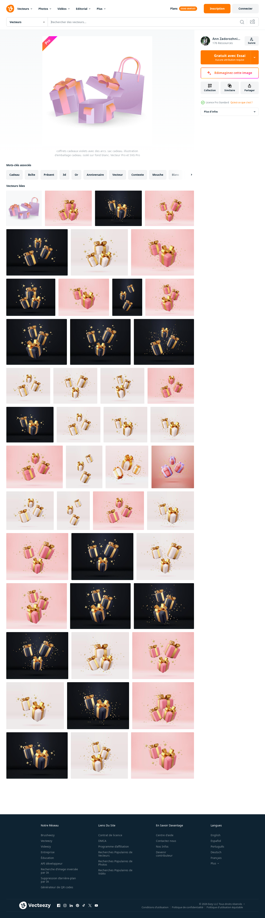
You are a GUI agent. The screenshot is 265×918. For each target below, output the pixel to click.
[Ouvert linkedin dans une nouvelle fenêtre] (71, 905)
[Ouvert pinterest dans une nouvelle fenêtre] (77, 905)
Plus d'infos (211, 111)
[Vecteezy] (10, 9)
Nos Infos (162, 846)
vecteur (117, 175)
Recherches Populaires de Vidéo (115, 871)
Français (216, 858)
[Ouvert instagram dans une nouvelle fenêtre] (64, 905)
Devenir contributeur (164, 853)
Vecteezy (46, 841)
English (215, 835)
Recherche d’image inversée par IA (59, 870)
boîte (31, 175)
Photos (43, 9)
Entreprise (48, 852)
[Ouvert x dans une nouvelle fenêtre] (90, 905)
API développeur (52, 863)
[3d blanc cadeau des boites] (30, 510)
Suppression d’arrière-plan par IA (58, 879)
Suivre (251, 43)
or (76, 175)
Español (216, 841)
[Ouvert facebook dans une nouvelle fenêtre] (58, 905)
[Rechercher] (242, 22)
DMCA (102, 841)
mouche (157, 175)
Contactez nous (166, 841)
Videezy (46, 846)
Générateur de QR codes (57, 887)
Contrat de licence (110, 835)
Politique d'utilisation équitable (225, 907)
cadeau (14, 175)
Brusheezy (48, 835)
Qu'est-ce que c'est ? (241, 102)
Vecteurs (23, 9)
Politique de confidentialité (187, 907)
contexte (137, 175)
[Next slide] (188, 174)
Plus (99, 9)
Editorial (81, 9)
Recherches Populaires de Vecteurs (115, 853)
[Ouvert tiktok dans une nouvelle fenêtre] (83, 905)
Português (217, 846)
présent (49, 175)
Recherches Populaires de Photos (115, 862)
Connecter (245, 8)
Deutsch (216, 852)
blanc (175, 175)
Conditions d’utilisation (155, 907)
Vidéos (61, 9)
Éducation (47, 858)
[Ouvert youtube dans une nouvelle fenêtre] (96, 905)
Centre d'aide (164, 835)
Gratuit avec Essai (229, 57)
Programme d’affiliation (113, 846)
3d (64, 175)
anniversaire (95, 175)
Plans (174, 8)
